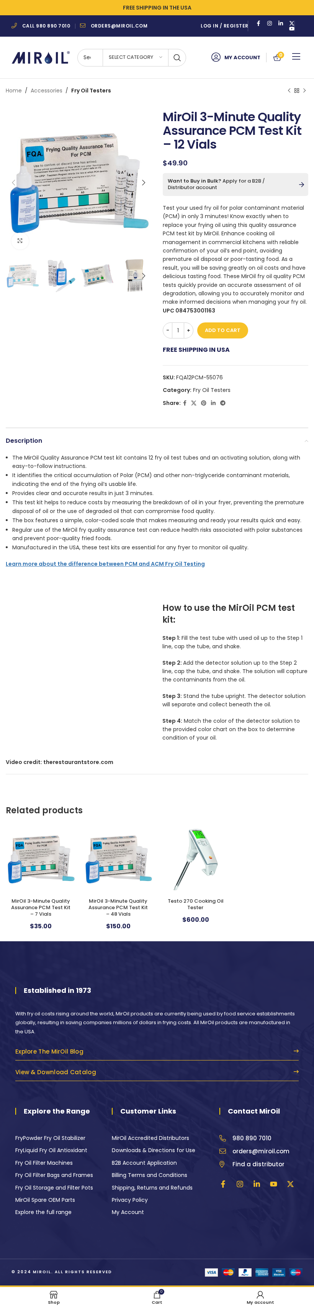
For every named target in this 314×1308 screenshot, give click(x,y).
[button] (296, 57)
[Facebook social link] (185, 403)
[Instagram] (269, 23)
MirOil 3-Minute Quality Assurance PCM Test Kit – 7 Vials (40, 907)
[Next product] (304, 90)
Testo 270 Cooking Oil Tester (196, 904)
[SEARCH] (177, 57)
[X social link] (194, 403)
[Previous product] (289, 90)
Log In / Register (225, 26)
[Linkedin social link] (213, 403)
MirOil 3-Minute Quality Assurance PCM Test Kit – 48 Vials (118, 907)
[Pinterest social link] (204, 403)
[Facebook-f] (258, 23)
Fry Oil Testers (91, 90)
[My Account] (216, 57)
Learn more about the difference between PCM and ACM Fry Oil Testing (105, 564)
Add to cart (222, 330)
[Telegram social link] (223, 403)
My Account (242, 57)
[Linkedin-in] (280, 23)
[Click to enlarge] (20, 241)
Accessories (46, 90)
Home (14, 90)
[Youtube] (291, 28)
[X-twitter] (291, 23)
